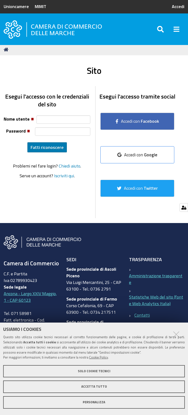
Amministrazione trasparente (155, 278)
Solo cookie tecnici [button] (94, 371)
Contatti (142, 315)
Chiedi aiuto (69, 166)
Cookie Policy (98, 357)
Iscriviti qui (64, 175)
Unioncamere (16, 6)
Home (7, 49)
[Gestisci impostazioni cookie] (183, 207)
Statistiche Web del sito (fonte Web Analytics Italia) (156, 300)
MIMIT (40, 6)
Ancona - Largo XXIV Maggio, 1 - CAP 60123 (30, 296)
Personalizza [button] (94, 402)
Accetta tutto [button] (94, 386)
